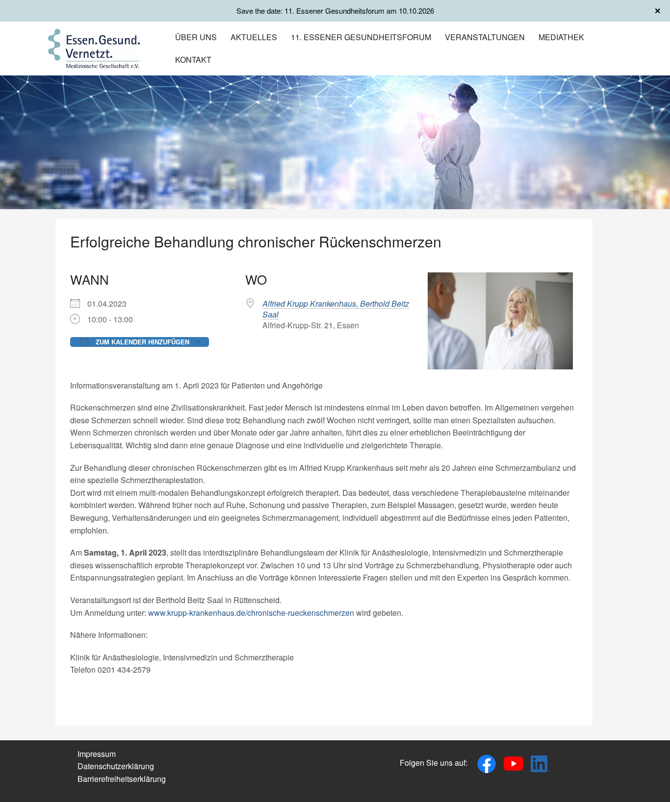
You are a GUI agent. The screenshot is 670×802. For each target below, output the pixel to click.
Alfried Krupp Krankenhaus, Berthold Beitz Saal (335, 309)
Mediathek (561, 37)
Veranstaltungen (485, 37)
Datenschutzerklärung (115, 766)
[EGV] (94, 47)
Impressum (96, 753)
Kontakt (193, 59)
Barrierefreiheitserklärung (121, 778)
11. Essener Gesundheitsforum (361, 37)
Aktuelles (254, 37)
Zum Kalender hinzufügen (141, 341)
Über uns (196, 37)
